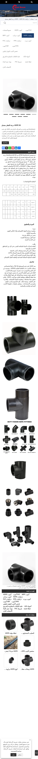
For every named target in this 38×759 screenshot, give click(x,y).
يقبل (13, 755)
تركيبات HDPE (18, 597)
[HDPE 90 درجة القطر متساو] (20, 95)
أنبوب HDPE (7, 594)
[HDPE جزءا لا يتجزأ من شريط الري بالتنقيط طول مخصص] (10, 642)
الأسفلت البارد (7, 611)
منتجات (32, 19)
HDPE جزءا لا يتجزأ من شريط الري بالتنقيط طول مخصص (10, 651)
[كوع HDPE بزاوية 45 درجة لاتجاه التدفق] (10, 660)
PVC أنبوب (16, 594)
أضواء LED (27, 606)
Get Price (5, 143)
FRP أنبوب (6, 601)
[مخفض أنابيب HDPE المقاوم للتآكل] (27, 642)
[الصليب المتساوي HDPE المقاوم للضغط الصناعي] (27, 624)
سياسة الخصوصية (16, 751)
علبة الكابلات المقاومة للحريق (13, 606)
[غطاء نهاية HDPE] (10, 624)
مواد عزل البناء (8, 609)
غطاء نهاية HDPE (10, 633)
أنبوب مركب (7, 597)
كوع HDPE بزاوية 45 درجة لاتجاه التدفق (10, 669)
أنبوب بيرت (27, 599)
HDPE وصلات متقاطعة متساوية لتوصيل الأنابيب (27, 669)
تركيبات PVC (7, 599)
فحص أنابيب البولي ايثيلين (11, 604)
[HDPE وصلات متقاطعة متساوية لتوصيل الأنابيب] (27, 660)
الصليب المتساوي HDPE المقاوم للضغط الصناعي (27, 633)
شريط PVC (18, 609)
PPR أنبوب (15, 601)
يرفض (19, 755)
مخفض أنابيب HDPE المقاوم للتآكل (27, 651)
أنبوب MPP (25, 594)
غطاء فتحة (27, 609)
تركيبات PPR (17, 599)
